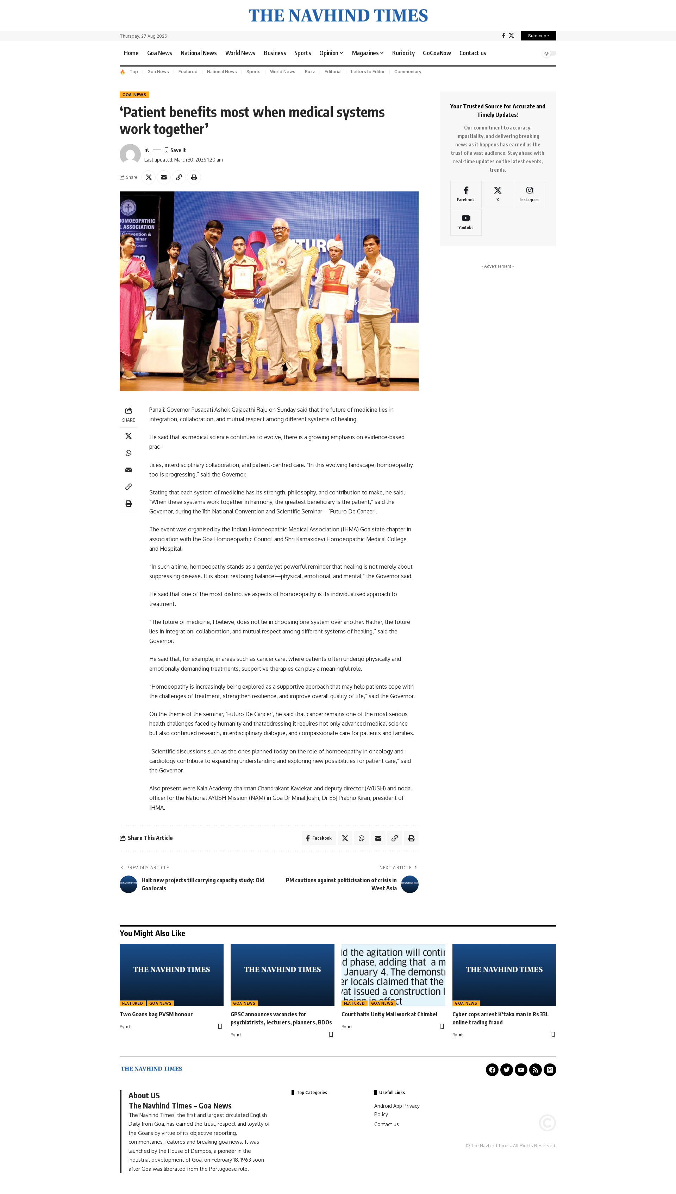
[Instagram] (529, 194)
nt (146, 149)
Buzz (310, 71)
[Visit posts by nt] (130, 154)
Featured (188, 71)
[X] (511, 35)
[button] (533, 53)
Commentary (407, 71)
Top (134, 71)
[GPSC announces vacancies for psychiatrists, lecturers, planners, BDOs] (282, 975)
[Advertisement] (498, 351)
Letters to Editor (368, 71)
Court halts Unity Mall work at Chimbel (389, 1014)
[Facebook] (503, 35)
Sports (253, 71)
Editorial (333, 71)
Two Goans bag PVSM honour (156, 1014)
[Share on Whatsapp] (128, 452)
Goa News (158, 71)
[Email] (164, 177)
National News (222, 71)
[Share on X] (149, 177)
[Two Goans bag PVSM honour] (172, 975)
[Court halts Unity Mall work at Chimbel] (393, 975)
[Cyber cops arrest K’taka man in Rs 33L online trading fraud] (504, 975)
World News (282, 71)
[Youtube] (466, 222)
